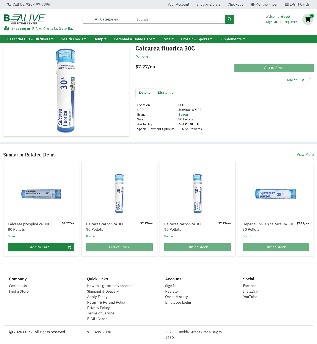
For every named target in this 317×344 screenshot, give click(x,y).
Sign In (271, 22)
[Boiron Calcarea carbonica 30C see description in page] (119, 189)
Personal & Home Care (133, 39)
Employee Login (178, 302)
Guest (285, 16)
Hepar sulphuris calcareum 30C (268, 227)
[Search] (229, 19)
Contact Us (18, 285)
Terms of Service (100, 313)
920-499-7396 (99, 332)
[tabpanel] (224, 119)
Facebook (251, 285)
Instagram (251, 291)
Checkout (235, 4)
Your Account (178, 4)
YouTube (250, 296)
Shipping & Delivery (103, 291)
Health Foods (72, 39)
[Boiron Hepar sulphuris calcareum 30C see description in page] (275, 189)
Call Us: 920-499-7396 (31, 4)
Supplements (231, 39)
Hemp (98, 39)
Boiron (183, 114)
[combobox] (179, 19)
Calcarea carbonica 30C (105, 227)
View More (305, 154)
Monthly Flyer (266, 4)
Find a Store (19, 291)
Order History (176, 296)
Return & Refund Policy (106, 302)
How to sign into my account (110, 285)
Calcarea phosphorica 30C (29, 227)
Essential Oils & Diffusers (28, 39)
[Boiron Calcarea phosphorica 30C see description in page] (41, 189)
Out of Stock (274, 67)
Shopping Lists (208, 4)
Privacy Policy (98, 307)
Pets (167, 39)
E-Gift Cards (299, 4)
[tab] (144, 92)
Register (290, 22)
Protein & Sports (195, 39)
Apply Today (97, 296)
